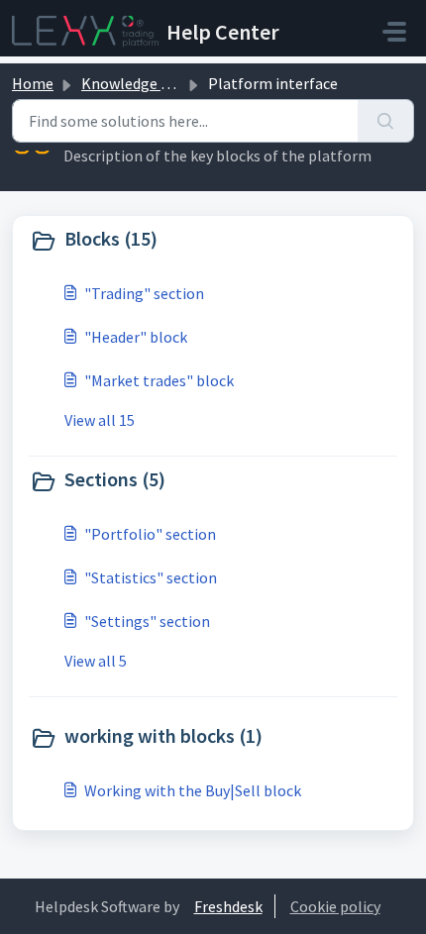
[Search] (386, 121)
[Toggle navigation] (394, 32)
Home (32, 83)
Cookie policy (335, 906)
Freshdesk (228, 906)
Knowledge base (136, 83)
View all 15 (99, 420)
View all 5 (95, 661)
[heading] (213, 241)
